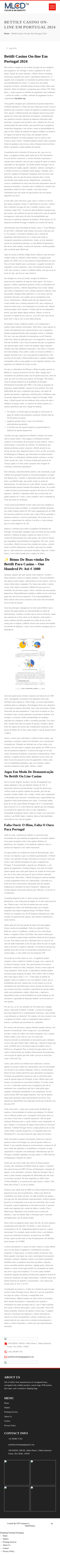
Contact (7, 1421)
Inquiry (7, 1408)
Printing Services (11, 1412)
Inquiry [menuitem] (6, 1539)
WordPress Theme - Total (40, 1523)
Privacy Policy (10, 1426)
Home (6, 1403)
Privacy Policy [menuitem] (8, 1551)
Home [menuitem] (5, 1536)
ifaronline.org (20, 98)
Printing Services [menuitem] (9, 1542)
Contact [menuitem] (6, 1548)
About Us (8, 1417)
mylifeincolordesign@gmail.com (21, 1357)
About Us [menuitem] (6, 1545)
